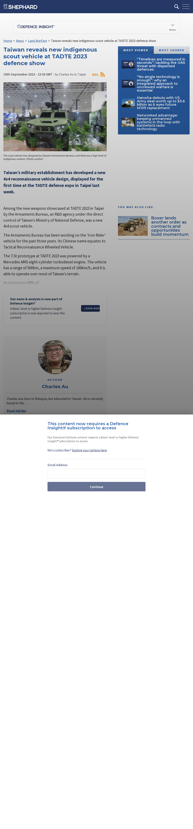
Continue (96, 486)
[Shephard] (20, 6)
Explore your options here (89, 450)
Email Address (57, 465)
